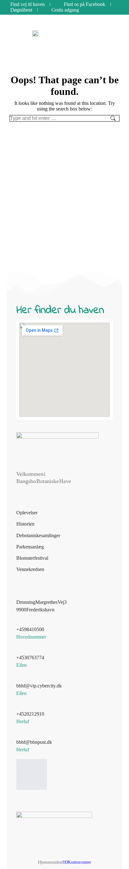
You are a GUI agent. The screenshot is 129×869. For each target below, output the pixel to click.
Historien (25, 524)
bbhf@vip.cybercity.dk (39, 685)
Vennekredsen (30, 569)
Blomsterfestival (32, 558)
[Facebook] (31, 774)
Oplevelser (27, 512)
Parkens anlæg (30, 546)
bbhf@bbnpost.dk (34, 742)
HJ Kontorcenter (77, 862)
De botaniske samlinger (38, 535)
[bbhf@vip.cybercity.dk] (20, 678)
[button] (100, 33)
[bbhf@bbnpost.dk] (20, 734)
